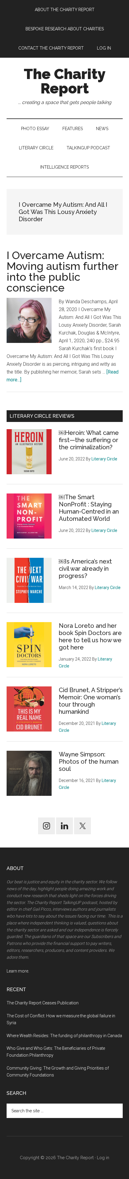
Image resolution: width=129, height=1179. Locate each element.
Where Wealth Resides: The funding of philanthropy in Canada (64, 1035)
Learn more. (18, 971)
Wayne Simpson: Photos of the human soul (88, 761)
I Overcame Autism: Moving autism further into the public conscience (62, 271)
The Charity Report (65, 81)
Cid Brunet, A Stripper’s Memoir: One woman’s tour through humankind (91, 700)
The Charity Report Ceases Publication (43, 1002)
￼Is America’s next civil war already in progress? (85, 568)
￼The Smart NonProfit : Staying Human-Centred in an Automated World (89, 507)
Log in (103, 1157)
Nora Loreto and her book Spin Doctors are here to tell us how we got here (90, 636)
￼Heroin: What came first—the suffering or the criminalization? (89, 440)
